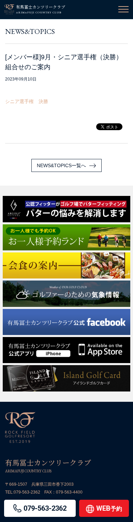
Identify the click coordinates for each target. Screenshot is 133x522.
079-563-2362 (27, 492)
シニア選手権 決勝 (26, 101)
